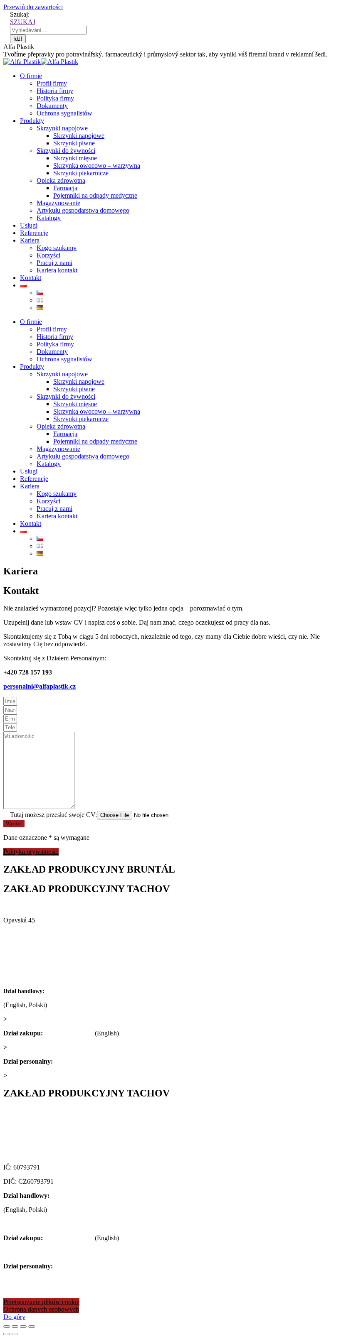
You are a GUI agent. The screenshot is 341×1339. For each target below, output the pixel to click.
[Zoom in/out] (31, 1326)
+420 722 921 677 (70, 990)
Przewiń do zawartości (33, 6)
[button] (31, 852)
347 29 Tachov (23, 1139)
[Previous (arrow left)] (6, 1334)
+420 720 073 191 (68, 1033)
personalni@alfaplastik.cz (39, 686)
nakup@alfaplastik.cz (37, 1047)
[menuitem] (31, 75)
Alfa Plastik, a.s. (26, 906)
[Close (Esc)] (6, 1326)
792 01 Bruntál (23, 934)
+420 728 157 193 (78, 1061)
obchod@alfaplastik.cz (39, 1019)
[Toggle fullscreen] (23, 1326)
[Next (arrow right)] (15, 1334)
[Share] (15, 1326)
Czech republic (23, 948)
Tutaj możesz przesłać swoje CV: (50, 814)
